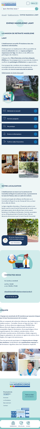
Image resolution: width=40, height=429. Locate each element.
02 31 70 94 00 (11, 296)
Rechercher (36, 8)
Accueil (4, 15)
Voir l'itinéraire (15, 243)
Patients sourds (28, 3)
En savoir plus (35, 111)
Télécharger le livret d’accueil (12, 73)
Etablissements (13, 15)
